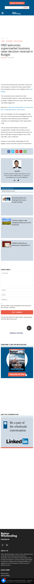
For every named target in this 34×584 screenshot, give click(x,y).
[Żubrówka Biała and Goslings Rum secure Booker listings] (6, 199)
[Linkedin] (15, 180)
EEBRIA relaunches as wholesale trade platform (21, 244)
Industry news (18, 41)
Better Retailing (5, 575)
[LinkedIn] (7, 545)
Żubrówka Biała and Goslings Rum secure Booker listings (19, 200)
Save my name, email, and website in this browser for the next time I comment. (16, 306)
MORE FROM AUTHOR (8, 191)
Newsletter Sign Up (17, 3)
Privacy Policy (5, 573)
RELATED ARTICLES (7, 188)
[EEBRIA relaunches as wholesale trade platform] (6, 244)
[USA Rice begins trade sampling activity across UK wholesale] (6, 222)
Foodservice (9, 41)
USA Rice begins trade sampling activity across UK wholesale (21, 222)
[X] (2, 545)
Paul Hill (4, 57)
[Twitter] (18, 180)
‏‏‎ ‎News (3, 41)
